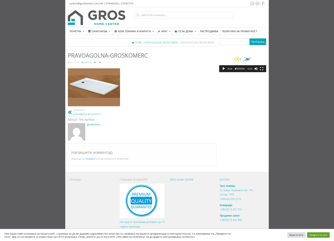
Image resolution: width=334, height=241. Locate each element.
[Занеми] (256, 68)
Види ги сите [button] (296, 234)
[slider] (240, 69)
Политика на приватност (239, 31)
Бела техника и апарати (134, 31)
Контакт (225, 179)
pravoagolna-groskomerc (87, 112)
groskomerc (88, 62)
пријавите (91, 158)
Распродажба (209, 31)
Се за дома (185, 31)
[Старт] (223, 68)
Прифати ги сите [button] (318, 234)
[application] (242, 59)
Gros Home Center (181, 179)
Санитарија (99, 31)
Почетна (75, 31)
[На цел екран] (261, 68)
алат (164, 31)
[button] (243, 59)
